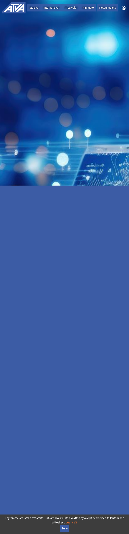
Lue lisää (71, 522)
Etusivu (34, 8)
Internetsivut (51, 8)
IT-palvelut (70, 8)
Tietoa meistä (107, 8)
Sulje (65, 528)
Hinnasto (88, 8)
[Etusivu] (14, 8)
